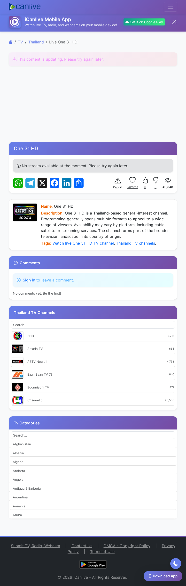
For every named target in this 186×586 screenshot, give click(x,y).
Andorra (19, 471)
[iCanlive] (11, 42)
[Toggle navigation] (170, 7)
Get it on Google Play (146, 22)
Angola (18, 479)
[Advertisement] (93, 104)
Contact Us (81, 545)
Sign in (29, 280)
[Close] (174, 22)
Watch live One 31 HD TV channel (83, 243)
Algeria (18, 462)
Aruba (17, 515)
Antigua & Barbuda (27, 488)
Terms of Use (102, 551)
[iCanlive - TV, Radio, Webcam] (24, 7)
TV (20, 42)
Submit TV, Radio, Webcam (35, 545)
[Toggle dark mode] (175, 563)
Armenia (19, 506)
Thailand (36, 42)
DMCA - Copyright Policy (127, 545)
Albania (18, 453)
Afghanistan (22, 444)
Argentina (20, 497)
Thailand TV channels (135, 243)
